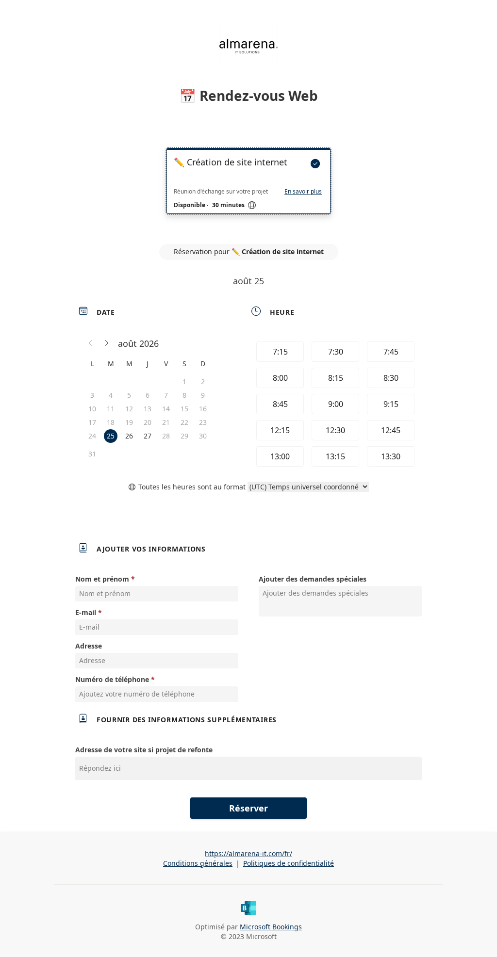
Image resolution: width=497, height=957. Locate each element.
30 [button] (203, 435)
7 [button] (166, 395)
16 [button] (203, 408)
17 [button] (92, 422)
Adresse (88, 645)
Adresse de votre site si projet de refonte (144, 749)
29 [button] (184, 435)
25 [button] (111, 435)
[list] (248, 189)
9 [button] (203, 395)
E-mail (85, 612)
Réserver (248, 808)
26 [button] (129, 435)
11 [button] (111, 408)
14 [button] (166, 408)
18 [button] (111, 422)
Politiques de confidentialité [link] (288, 863)
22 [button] (184, 422)
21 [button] (166, 422)
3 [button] (92, 395)
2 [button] (203, 381)
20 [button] (147, 422)
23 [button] (203, 422)
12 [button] (129, 408)
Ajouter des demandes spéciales (312, 579)
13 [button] (147, 408)
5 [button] (129, 395)
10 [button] (92, 408)
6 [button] (147, 395)
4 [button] (111, 395)
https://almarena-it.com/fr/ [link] (248, 853)
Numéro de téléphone (112, 679)
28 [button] (166, 435)
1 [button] (184, 381)
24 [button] (92, 435)
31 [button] (92, 453)
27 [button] (147, 435)
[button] (91, 343)
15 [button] (184, 408)
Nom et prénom (102, 579)
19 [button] (129, 422)
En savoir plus (303, 191)
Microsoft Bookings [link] (271, 926)
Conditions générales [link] (197, 863)
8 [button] (184, 395)
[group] (334, 404)
